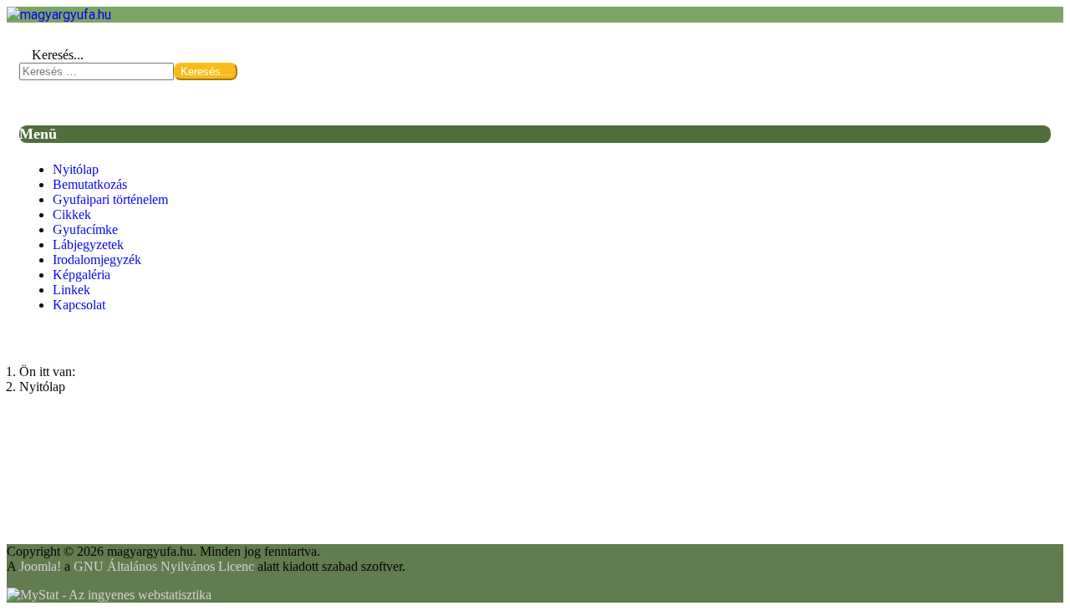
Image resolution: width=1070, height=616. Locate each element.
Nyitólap (76, 169)
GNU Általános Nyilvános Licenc (164, 566)
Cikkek (72, 214)
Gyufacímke (85, 229)
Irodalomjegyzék (97, 259)
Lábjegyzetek (88, 244)
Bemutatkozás (90, 184)
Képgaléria (81, 274)
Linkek (71, 290)
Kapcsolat (79, 305)
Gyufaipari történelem (110, 199)
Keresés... (58, 55)
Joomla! (40, 566)
